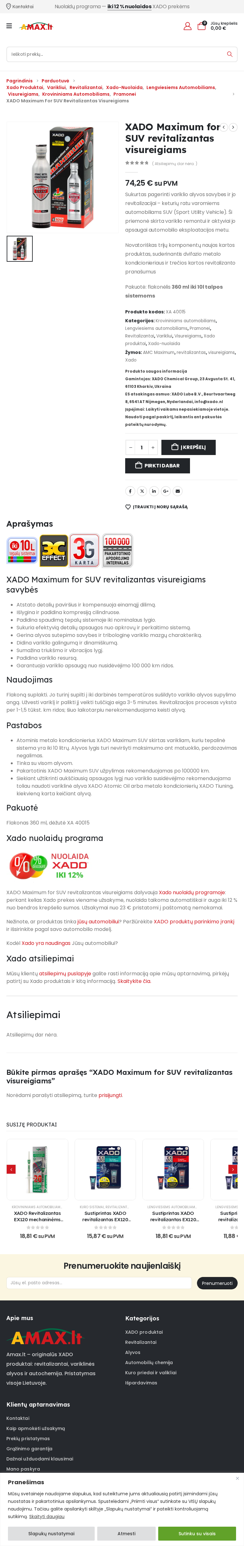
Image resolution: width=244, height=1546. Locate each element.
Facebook (130, 491)
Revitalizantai (139, 336)
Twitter (142, 491)
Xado (131, 360)
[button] (11, 1169)
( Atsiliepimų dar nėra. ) (174, 163)
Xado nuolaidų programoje (192, 892)
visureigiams (221, 353)
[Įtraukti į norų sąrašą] (22, 1170)
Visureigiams (187, 336)
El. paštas (178, 491)
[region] (122, 1509)
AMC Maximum (158, 353)
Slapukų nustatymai (51, 1533)
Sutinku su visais (197, 1533)
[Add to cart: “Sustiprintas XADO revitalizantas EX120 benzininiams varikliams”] (173, 1169)
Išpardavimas (141, 1383)
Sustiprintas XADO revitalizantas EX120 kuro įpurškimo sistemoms (105, 1222)
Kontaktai (17, 1418)
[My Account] (187, 26)
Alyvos (132, 1352)
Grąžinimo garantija (29, 1449)
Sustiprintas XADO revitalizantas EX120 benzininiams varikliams (173, 1222)
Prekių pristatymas (28, 1438)
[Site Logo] (36, 25)
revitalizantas (191, 353)
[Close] (237, 1478)
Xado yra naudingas (46, 943)
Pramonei (200, 328)
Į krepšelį (193, 447)
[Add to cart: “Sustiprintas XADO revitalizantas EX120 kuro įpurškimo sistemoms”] (105, 1169)
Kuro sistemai (92, 1207)
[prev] (223, 127)
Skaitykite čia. (134, 981)
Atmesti (126, 1533)
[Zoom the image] (45, 1332)
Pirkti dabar (162, 465)
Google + (166, 491)
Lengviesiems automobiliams (156, 328)
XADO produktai (144, 1332)
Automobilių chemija (149, 1362)
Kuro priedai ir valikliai (150, 1373)
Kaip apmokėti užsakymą (35, 1428)
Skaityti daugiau (46, 1516)
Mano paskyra (23, 1469)
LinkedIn (154, 491)
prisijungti (110, 1095)
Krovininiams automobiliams (186, 321)
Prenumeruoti (217, 1283)
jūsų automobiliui (98, 921)
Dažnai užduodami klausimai (39, 1459)
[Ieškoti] (230, 54)
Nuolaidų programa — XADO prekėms (122, 6)
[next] (233, 127)
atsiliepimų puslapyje (65, 973)
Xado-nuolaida (164, 344)
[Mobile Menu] (11, 26)
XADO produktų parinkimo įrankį (194, 921)
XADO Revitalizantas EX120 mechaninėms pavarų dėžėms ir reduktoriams (37, 1222)
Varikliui (164, 336)
